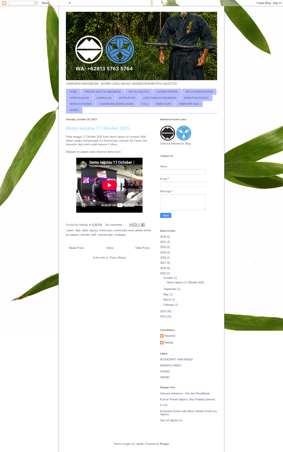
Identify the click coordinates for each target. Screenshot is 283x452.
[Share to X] (139, 225)
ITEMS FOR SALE (189, 104)
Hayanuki (169, 335)
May (166, 294)
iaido (85, 230)
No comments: (114, 224)
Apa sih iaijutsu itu (171, 420)
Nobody (168, 342)
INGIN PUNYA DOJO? (196, 98)
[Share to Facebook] (143, 225)
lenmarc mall (88, 234)
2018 (163, 257)
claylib (139, 443)
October (168, 277)
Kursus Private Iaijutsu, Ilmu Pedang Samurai (187, 399)
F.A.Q (163, 405)
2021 (163, 241)
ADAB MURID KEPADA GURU (116, 104)
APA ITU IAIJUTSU (138, 91)
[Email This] (131, 225)
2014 (163, 311)
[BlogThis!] (135, 225)
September (170, 289)
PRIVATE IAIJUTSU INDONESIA (103, 91)
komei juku (105, 230)
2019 (163, 252)
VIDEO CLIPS (163, 104)
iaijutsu (93, 230)
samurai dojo (105, 234)
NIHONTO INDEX (170, 365)
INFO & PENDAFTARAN (199, 91)
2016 (163, 268)
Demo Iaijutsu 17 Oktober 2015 (97, 128)
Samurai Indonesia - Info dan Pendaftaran (185, 393)
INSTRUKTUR (127, 98)
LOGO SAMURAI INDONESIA (159, 98)
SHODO (74, 110)
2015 (163, 273)
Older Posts (142, 247)
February (169, 304)
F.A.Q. (144, 104)
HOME (73, 91)
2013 (163, 316)
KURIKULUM (104, 98)
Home (110, 247)
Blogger (164, 443)
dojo (77, 230)
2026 (163, 236)
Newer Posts (76, 247)
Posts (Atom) (118, 257)
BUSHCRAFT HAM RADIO (176, 359)
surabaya (120, 234)
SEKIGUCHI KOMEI (81, 104)
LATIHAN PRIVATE (167, 91)
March (167, 299)
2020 (163, 247)
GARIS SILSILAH (79, 98)
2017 (163, 262)
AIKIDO (164, 377)
